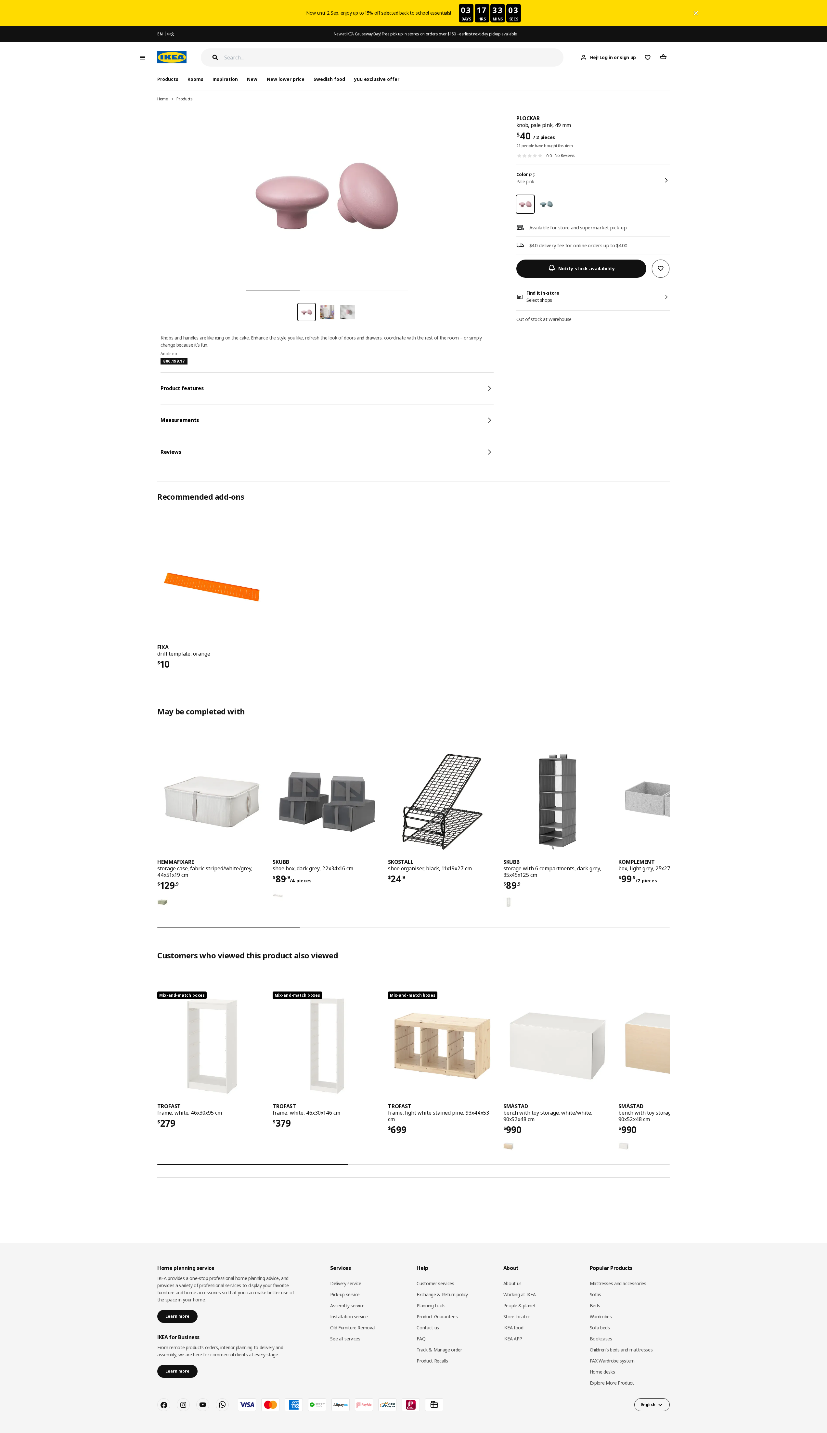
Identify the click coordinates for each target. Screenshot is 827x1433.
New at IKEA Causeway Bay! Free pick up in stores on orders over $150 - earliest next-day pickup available (425, 34)
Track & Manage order (439, 1350)
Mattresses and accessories (618, 1283)
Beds (595, 1305)
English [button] (648, 1404)
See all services (345, 1339)
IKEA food (513, 1327)
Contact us (428, 1327)
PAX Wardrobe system (612, 1361)
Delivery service (345, 1283)
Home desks (602, 1372)
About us (512, 1283)
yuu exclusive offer (376, 79)
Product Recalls (432, 1361)
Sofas (595, 1294)
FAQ (421, 1339)
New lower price (285, 79)
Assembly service (347, 1305)
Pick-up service (345, 1294)
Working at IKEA (519, 1294)
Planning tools (431, 1305)
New (252, 79)
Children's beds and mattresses (621, 1350)
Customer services (435, 1283)
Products (184, 99)
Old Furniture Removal (352, 1327)
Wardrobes (601, 1316)
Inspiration (225, 79)
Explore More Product (612, 1383)
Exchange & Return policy (442, 1294)
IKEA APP (512, 1339)
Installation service (349, 1316)
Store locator (516, 1316)
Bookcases (601, 1339)
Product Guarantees (437, 1316)
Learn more (177, 1316)
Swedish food (329, 79)
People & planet (519, 1305)
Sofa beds (600, 1327)
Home (162, 99)
